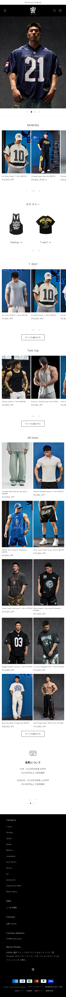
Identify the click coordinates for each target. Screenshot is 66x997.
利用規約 (29, 991)
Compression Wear (13, 885)
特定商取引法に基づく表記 (54, 987)
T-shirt (44, 242)
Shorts (9, 868)
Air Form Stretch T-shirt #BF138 (15, 315)
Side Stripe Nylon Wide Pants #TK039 (48, 723)
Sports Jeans (11, 891)
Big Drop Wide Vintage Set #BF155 (15, 723)
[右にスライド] (39, 190)
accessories (11, 879)
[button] (5, 10)
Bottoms (9, 850)
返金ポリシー (19, 991)
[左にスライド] (26, 190)
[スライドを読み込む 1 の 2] (31, 111)
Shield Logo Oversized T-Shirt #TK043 (17, 608)
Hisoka (11, 987)
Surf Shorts (11, 862)
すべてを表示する (33, 337)
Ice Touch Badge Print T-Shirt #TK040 (48, 667)
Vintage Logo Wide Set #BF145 (43, 176)
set (7, 873)
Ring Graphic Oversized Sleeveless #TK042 (47, 609)
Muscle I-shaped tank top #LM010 (44, 401)
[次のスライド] (39, 112)
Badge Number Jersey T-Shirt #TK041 (17, 667)
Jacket (9, 838)
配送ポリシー (39, 991)
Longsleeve (11, 856)
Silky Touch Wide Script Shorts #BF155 (48, 550)
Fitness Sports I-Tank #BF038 (13, 401)
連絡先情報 (49, 991)
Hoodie (9, 844)
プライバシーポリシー (35, 987)
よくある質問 (11, 907)
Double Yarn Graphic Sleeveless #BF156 (14, 551)
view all (33, 68)
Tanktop (14, 242)
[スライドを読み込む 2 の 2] (34, 111)
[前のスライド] (26, 112)
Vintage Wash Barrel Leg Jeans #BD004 (14, 492)
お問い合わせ (11, 923)
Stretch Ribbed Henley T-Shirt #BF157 (48, 491)
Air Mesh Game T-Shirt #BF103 (14, 176)
